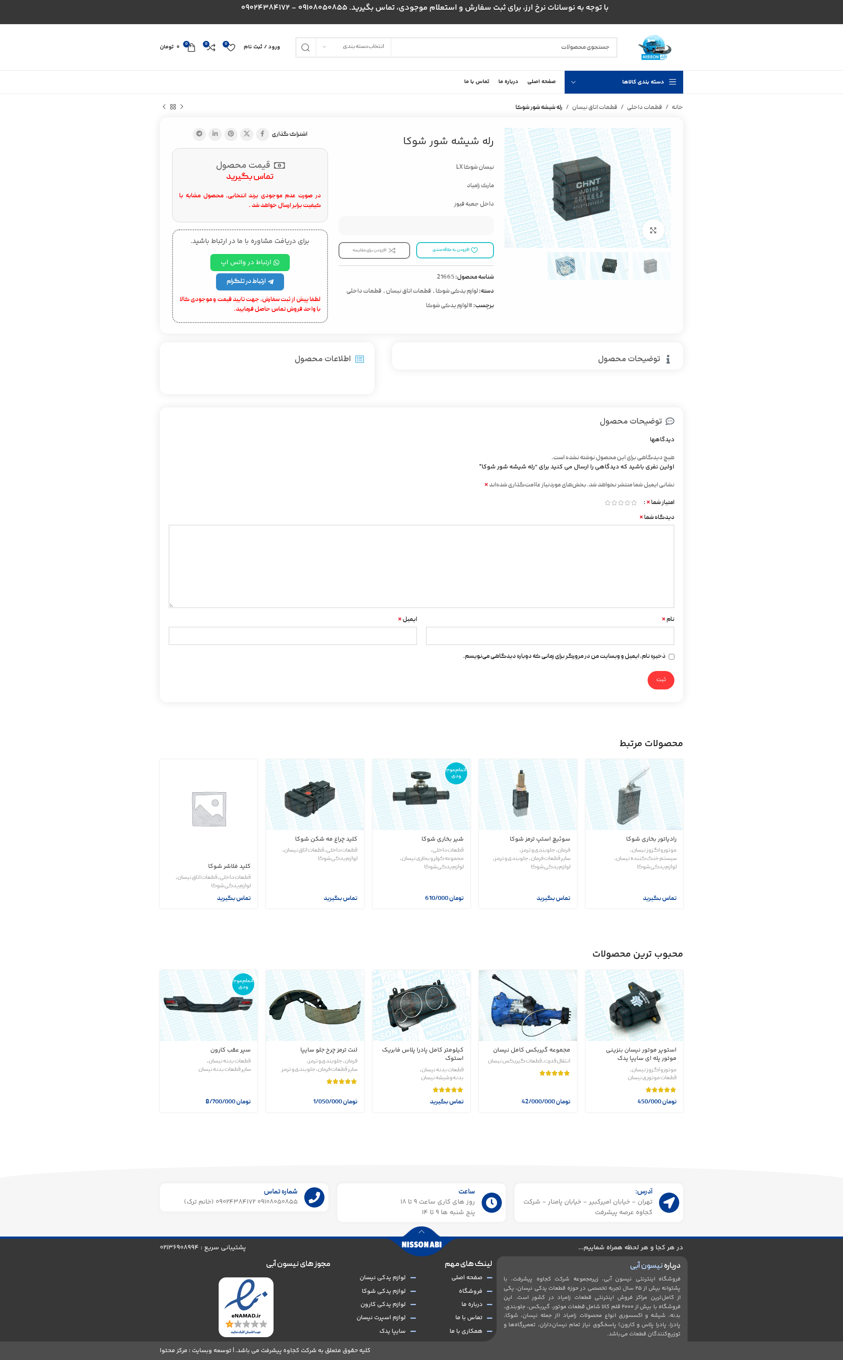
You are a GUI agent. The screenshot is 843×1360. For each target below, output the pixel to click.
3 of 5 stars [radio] (620, 503)
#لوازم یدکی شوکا (449, 305)
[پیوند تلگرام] (199, 134)
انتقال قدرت (557, 1062)
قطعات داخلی (644, 107)
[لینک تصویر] (246, 1307)
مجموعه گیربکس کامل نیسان (531, 1050)
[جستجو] (305, 47)
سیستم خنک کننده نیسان (646, 859)
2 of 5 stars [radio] (627, 503)
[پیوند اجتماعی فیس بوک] (262, 134)
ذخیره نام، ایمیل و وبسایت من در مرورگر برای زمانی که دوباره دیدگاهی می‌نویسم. (564, 656)
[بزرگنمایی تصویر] (653, 230)
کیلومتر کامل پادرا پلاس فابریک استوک (423, 1054)
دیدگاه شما (656, 517)
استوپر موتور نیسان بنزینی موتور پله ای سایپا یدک (641, 1054)
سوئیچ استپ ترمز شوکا (540, 839)
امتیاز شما (660, 502)
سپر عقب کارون (230, 1050)
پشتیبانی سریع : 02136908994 (203, 1248)
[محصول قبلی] (181, 107)
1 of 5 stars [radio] (633, 503)
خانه (677, 107)
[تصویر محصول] (634, 794)
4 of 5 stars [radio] (614, 503)
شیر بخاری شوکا (443, 839)
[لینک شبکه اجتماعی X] (246, 134)
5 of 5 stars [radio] (607, 503)
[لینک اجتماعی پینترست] (231, 134)
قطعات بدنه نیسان (443, 1070)
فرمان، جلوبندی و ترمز (545, 851)
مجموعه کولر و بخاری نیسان (433, 859)
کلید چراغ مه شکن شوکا (326, 839)
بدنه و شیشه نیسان (442, 1078)
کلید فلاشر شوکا (229, 866)
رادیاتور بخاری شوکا (651, 839)
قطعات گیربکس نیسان (515, 1062)
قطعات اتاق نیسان (594, 107)
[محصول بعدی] (164, 107)
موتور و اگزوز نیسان (654, 851)
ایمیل (407, 619)
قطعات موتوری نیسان (652, 1078)
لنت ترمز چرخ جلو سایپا (328, 1050)
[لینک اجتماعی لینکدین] (215, 134)
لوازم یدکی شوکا (457, 291)
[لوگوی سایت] (654, 47)
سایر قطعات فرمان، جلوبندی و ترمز (532, 859)
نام (668, 619)
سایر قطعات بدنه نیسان (224, 1070)
